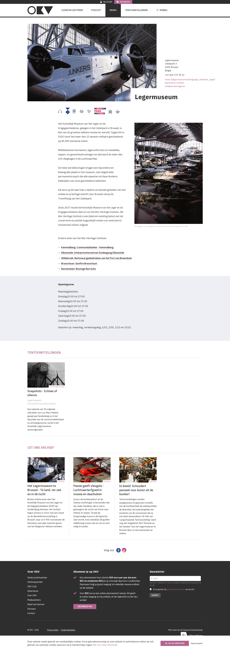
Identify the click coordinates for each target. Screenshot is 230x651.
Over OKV (32, 595)
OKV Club (32, 586)
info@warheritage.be (175, 86)
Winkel (164, 10)
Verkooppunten (35, 582)
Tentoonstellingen (136, 10)
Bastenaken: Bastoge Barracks (78, 268)
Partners (31, 608)
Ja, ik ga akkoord (175, 643)
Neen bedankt (197, 643)
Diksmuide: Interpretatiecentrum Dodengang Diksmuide (92, 252)
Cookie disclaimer (68, 630)
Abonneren (125, 2)
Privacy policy (53, 630)
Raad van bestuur (35, 604)
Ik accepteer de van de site (173, 589)
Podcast (96, 10)
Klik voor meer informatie (105, 645)
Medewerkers (34, 600)
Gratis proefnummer (37, 577)
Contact (31, 613)
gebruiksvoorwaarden (176, 589)
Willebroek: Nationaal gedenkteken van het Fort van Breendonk (96, 258)
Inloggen (107, 2)
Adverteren (32, 591)
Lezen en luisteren (72, 10)
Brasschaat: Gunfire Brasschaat (79, 263)
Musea (113, 10)
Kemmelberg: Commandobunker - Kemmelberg (87, 247)
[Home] (40, 10)
